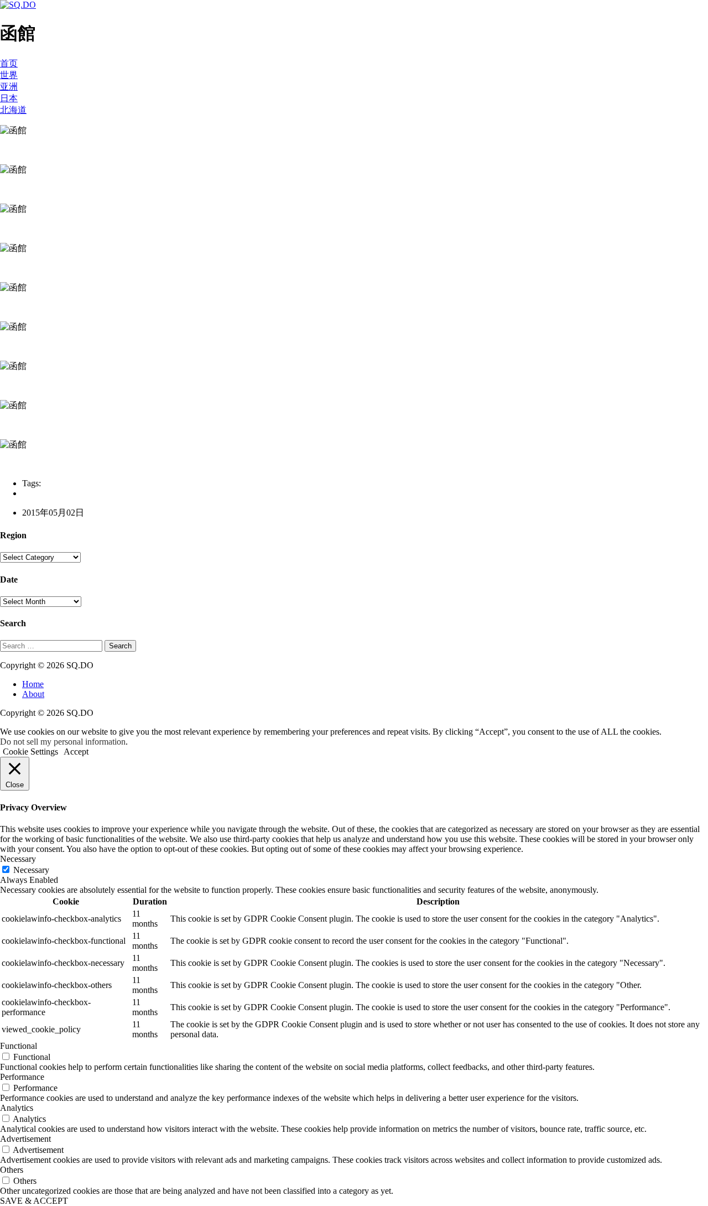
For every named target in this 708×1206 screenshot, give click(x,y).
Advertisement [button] (25, 1138)
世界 (9, 75)
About (33, 694)
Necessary (31, 870)
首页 (9, 63)
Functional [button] (18, 1046)
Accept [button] (76, 751)
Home (33, 684)
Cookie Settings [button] (30, 751)
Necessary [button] (18, 859)
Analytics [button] (16, 1108)
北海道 (13, 110)
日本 (9, 98)
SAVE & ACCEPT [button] (34, 1200)
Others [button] (11, 1169)
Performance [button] (22, 1077)
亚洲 (9, 86)
